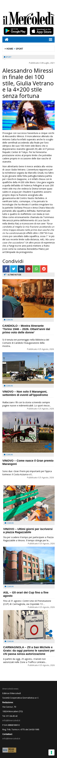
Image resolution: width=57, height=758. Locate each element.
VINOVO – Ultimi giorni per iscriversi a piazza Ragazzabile (28, 530)
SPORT (19, 48)
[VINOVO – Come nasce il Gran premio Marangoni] (28, 432)
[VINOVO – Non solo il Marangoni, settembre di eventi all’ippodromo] (28, 368)
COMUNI (9, 319)
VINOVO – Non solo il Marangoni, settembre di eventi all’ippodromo (25, 393)
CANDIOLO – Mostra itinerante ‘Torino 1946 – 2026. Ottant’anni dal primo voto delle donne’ (26, 329)
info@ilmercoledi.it (11, 738)
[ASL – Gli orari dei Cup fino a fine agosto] (29, 566)
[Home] (5, 39)
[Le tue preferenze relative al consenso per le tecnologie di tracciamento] (51, 752)
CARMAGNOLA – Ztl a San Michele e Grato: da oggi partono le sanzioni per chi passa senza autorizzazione (29, 650)
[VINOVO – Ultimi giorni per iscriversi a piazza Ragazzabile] (29, 503)
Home (9, 48)
